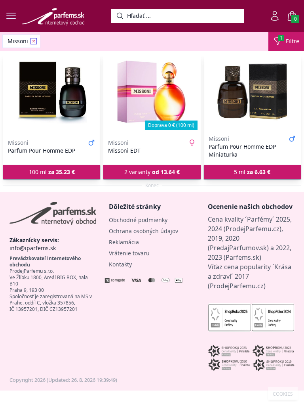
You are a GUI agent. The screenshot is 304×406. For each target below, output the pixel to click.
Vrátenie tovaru (129, 253)
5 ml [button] (252, 172)
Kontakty (120, 264)
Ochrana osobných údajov (143, 231)
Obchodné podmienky (138, 220)
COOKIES (283, 394)
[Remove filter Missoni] (33, 41)
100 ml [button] (52, 172)
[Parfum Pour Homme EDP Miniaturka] (252, 92)
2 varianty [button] (152, 172)
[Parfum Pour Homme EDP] (51, 92)
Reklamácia (124, 242)
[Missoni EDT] (151, 92)
